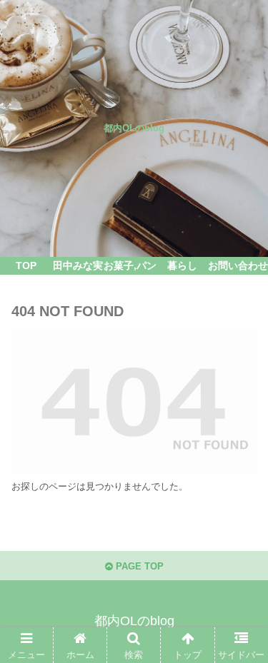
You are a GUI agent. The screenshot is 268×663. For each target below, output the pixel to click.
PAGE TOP (138, 566)
